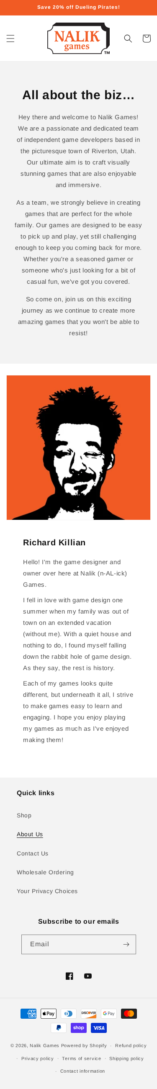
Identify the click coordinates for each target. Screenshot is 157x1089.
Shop (24, 815)
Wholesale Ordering (45, 872)
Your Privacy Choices (47, 891)
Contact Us (33, 853)
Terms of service (81, 1058)
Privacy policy (37, 1058)
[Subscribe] (126, 944)
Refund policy (131, 1045)
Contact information (82, 1071)
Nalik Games (44, 1045)
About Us (30, 834)
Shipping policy (126, 1058)
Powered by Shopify (84, 1045)
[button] (10, 38)
